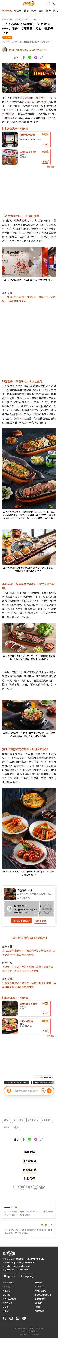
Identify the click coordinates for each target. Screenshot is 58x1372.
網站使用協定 (40, 1290)
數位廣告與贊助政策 (42, 1294)
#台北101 (47, 1120)
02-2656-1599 (22, 1269)
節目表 (5, 1306)
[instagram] (24, 1318)
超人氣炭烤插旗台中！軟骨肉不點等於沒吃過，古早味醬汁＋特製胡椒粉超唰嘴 (29, 952)
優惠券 (18, 10)
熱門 (33, 10)
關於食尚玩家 (8, 1282)
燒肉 (34, 19)
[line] (18, 1318)
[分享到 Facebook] (23, 57)
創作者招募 (7, 1302)
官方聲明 (38, 1306)
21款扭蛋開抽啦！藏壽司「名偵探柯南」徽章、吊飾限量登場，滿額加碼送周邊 (29, 985)
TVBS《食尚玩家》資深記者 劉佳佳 (28, 49)
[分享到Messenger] (35, 57)
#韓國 (16, 1127)
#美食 (6, 1127)
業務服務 (38, 1282)
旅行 (48, 10)
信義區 (27, 19)
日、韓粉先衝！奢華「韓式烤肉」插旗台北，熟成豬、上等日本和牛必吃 (29, 299)
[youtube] (11, 1318)
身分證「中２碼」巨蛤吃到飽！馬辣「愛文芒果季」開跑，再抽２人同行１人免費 (27, 968)
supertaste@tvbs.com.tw (23, 1262)
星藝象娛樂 (39, 1311)
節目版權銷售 (40, 1298)
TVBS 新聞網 (34, 1334)
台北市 (18, 19)
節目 (26, 10)
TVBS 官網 (23, 1334)
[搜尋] (48, 4)
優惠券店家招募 (9, 1298)
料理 (11, 114)
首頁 (4, 19)
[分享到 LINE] (29, 57)
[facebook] (5, 1318)
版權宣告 (6, 1311)
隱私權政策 (39, 1286)
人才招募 (6, 1290)
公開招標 (38, 1302)
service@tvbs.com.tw (21, 1266)
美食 (41, 10)
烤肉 (27, 97)
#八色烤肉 (33, 1120)
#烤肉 (6, 1120)
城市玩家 (7, 10)
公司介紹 (6, 1286)
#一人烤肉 (19, 1120)
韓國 (38, 97)
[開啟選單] (4, 4)
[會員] (54, 4)
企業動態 (6, 1294)
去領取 (45, 144)
